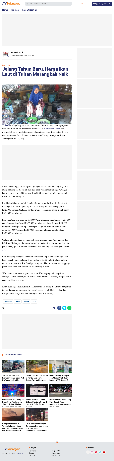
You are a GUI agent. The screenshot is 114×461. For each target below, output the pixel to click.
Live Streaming (29, 10)
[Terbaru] (81, 3)
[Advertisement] (57, 29)
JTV (4, 249)
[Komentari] (3, 308)
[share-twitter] (64, 308)
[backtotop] (57, 443)
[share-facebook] (59, 308)
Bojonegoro (33, 451)
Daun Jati (32, 455)
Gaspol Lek (56, 455)
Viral (34, 301)
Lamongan (56, 453)
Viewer (26, 301)
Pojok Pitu (56, 451)
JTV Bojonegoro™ (19, 453)
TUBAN (6, 125)
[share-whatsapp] (69, 308)
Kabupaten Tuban (52, 128)
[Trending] (87, 3)
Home (5, 10)
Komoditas (6, 65)
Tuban (17, 301)
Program (15, 10)
